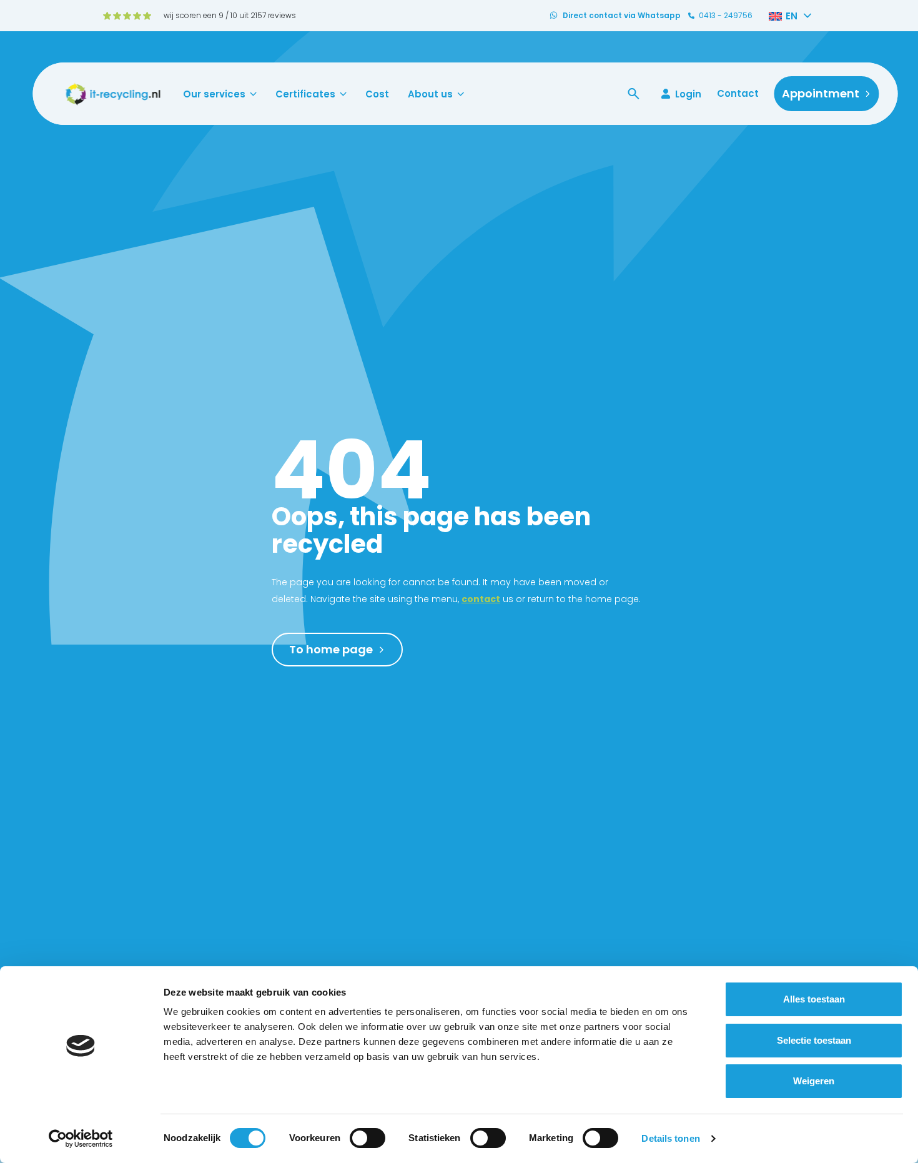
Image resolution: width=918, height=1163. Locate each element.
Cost (377, 94)
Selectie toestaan (814, 1040)
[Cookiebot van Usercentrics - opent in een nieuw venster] (81, 1138)
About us (430, 94)
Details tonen (670, 1138)
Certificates (305, 94)
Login (688, 94)
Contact (738, 93)
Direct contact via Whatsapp (622, 15)
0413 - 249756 (726, 15)
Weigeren (813, 1081)
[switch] (367, 1138)
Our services (214, 94)
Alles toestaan (814, 999)
